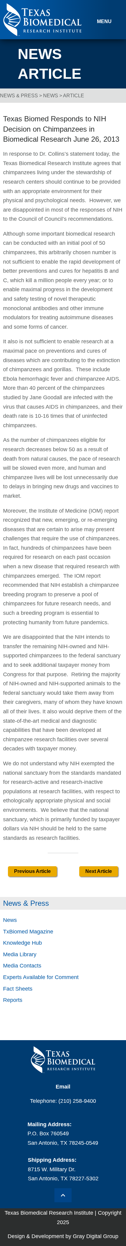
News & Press (19, 95)
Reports (12, 1000)
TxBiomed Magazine (28, 932)
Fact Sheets (17, 989)
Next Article (98, 871)
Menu (104, 21)
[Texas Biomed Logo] (63, 1059)
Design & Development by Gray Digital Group (63, 1236)
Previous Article (32, 871)
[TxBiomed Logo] (42, 34)
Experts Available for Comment (41, 977)
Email (63, 1087)
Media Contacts (22, 966)
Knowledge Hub (22, 943)
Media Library (19, 954)
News (50, 95)
